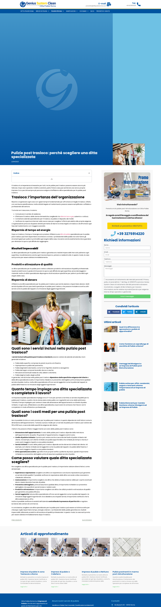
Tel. (134, 3)
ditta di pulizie (65, 234)
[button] (89, 173)
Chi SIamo (83, 11)
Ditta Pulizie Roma (27, 11)
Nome (106, 245)
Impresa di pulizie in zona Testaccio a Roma (32, 572)
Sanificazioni (71, 11)
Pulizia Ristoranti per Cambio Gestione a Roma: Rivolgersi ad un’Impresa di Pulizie (133, 405)
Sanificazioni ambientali (84, 605)
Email (106, 252)
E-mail (102, 3)
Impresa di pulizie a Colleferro (60, 572)
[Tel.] (139, 4)
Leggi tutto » (24, 586)
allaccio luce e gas (67, 216)
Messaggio (108, 266)
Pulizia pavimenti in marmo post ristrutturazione (126, 572)
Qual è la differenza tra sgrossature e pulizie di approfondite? (129, 329)
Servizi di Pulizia (41, 11)
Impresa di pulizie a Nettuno (95, 571)
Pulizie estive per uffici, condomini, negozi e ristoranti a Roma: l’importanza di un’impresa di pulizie (134, 386)
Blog (92, 11)
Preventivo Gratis (103, 11)
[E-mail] (109, 4)
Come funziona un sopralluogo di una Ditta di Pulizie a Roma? (133, 345)
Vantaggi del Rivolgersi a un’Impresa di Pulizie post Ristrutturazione (130, 365)
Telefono (107, 259)
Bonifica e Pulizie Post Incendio (63, 605)
